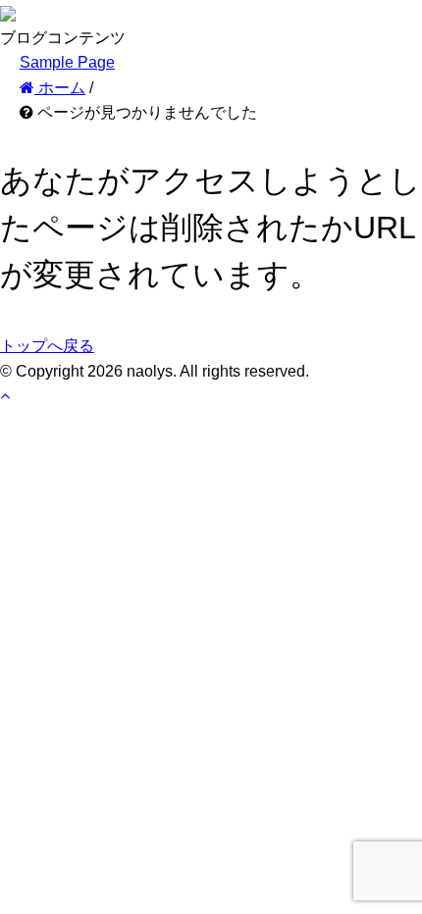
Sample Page (67, 62)
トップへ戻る (47, 345)
